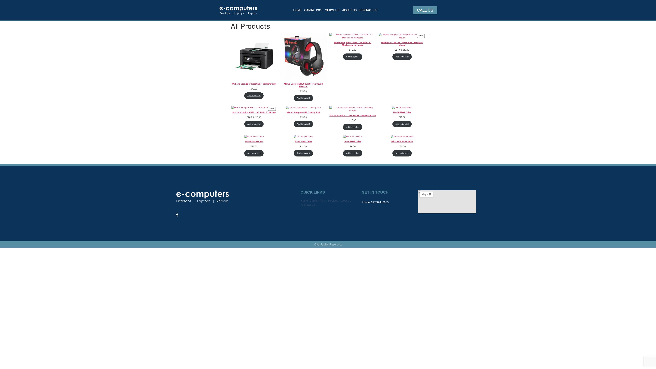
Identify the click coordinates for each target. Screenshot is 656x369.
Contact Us (368, 10)
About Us (349, 10)
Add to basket (254, 95)
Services (332, 10)
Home (297, 10)
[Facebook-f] (177, 215)
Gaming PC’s (313, 10)
